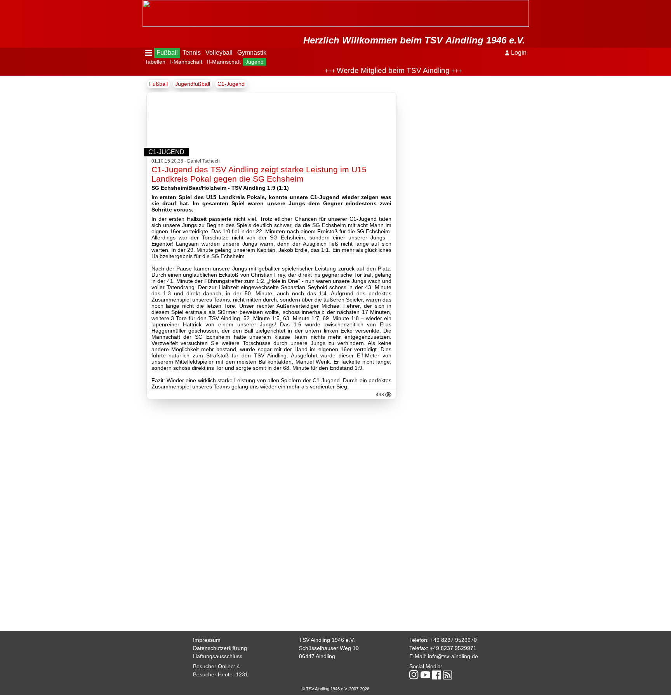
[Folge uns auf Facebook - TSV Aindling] (436, 675)
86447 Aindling (317, 656)
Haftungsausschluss (217, 656)
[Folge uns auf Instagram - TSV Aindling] (414, 675)
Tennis (192, 52)
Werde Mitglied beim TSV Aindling (381, 70)
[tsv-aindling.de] (144, 4)
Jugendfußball (192, 84)
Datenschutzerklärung (220, 648)
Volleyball (219, 52)
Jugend (254, 62)
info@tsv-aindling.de (453, 656)
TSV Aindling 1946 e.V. (327, 640)
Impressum (207, 640)
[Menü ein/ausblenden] (149, 52)
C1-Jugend (231, 84)
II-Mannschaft (224, 62)
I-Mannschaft (186, 62)
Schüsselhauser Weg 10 (329, 648)
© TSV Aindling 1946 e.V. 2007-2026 (335, 688)
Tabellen (155, 62)
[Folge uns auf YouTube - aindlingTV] (425, 675)
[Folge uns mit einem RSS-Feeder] (447, 676)
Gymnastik (251, 52)
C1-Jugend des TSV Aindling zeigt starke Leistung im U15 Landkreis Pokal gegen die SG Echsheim (259, 174)
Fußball (167, 52)
